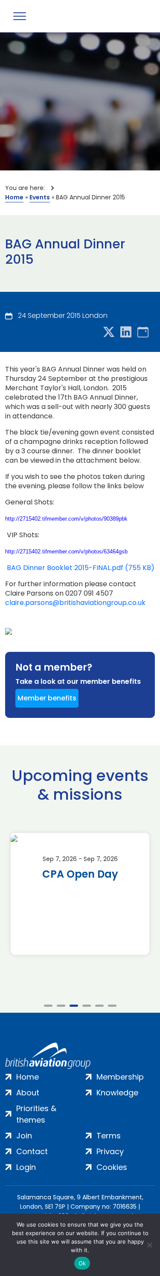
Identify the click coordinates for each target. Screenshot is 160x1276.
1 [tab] (48, 1006)
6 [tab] (112, 1006)
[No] (149, 1245)
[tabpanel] (80, 894)
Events (39, 197)
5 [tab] (99, 1006)
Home (14, 197)
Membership (120, 1076)
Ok (82, 1263)
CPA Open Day (80, 874)
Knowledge (117, 1092)
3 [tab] (74, 1006)
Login (26, 1167)
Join (24, 1135)
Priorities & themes (36, 1114)
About (27, 1092)
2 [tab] (61, 1006)
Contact (32, 1151)
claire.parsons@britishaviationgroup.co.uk (75, 603)
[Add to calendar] (142, 332)
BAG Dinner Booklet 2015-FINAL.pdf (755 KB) (80, 568)
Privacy (110, 1151)
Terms (108, 1135)
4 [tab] (86, 1006)
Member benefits (46, 698)
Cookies (111, 1167)
